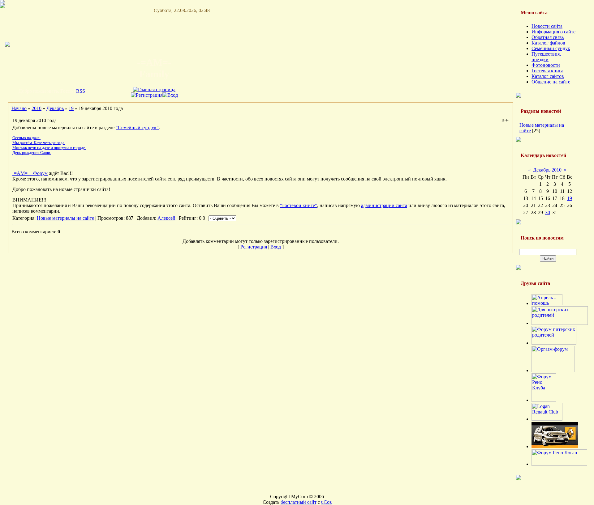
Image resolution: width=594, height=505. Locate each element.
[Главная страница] (154, 89)
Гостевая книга (547, 70)
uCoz (326, 502)
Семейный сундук (551, 48)
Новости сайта (547, 26)
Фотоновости (546, 65)
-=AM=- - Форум (30, 173)
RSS (80, 91)
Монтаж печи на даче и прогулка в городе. (49, 147)
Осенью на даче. (26, 137)
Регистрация (253, 246)
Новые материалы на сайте (65, 218)
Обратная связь (548, 37)
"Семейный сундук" (137, 127)
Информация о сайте (553, 31)
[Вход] (170, 95)
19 (71, 108)
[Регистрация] (146, 95)
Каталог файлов (548, 42)
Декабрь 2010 (547, 169)
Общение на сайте (551, 81)
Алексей (166, 218)
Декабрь (55, 108)
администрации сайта (384, 205)
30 (547, 212)
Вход (275, 246)
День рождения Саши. (31, 152)
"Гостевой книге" (298, 205)
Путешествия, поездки (546, 56)
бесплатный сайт (298, 502)
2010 (36, 108)
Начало (19, 108)
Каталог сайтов (548, 76)
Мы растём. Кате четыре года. (38, 142)
